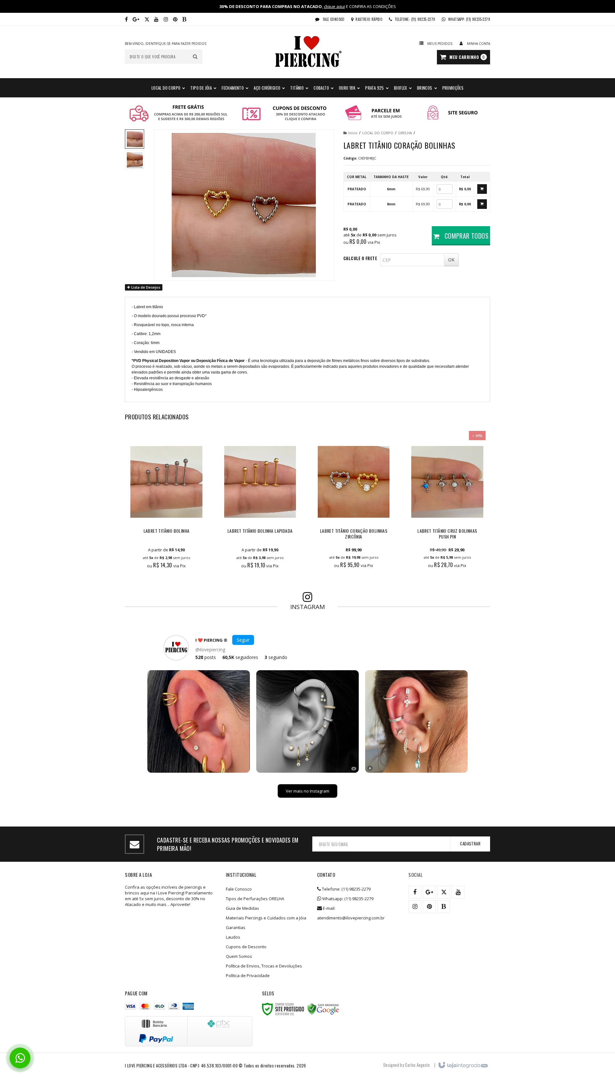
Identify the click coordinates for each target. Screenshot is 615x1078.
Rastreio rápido (369, 19)
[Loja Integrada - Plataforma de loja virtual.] (462, 1065)
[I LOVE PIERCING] (307, 52)
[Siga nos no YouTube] (458, 892)
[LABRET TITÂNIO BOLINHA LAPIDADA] (260, 503)
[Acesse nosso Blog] (184, 19)
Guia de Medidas (242, 908)
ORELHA (405, 132)
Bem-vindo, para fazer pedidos (165, 43)
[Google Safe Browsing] (323, 1009)
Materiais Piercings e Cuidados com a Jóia (266, 918)
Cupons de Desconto (246, 947)
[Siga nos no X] (146, 19)
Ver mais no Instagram (307, 791)
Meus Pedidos (439, 43)
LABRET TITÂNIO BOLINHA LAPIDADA (259, 531)
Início (352, 132)
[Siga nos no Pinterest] (175, 19)
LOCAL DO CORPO (377, 132)
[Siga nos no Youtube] (156, 19)
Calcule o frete (360, 258)
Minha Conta (478, 43)
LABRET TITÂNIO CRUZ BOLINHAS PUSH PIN (447, 534)
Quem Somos (239, 956)
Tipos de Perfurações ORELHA (255, 898)
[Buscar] (195, 56)
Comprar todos (465, 236)
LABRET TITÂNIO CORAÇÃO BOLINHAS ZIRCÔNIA (353, 534)
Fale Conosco (333, 19)
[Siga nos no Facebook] (126, 19)
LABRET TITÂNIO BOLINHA (167, 531)
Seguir (243, 640)
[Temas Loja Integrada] (417, 1065)
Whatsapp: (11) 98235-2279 (347, 898)
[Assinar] (470, 844)
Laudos (233, 937)
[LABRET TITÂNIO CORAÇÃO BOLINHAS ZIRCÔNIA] (354, 503)
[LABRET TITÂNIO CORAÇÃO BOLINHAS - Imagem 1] (134, 139)
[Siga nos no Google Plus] (136, 19)
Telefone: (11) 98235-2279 (346, 889)
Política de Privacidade (248, 975)
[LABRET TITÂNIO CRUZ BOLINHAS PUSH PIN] (447, 503)
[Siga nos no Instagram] (166, 19)
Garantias (235, 927)
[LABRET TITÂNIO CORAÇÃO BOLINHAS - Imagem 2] (134, 159)
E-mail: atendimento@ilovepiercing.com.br (351, 913)
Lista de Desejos (145, 287)
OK (451, 260)
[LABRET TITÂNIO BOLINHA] (166, 503)
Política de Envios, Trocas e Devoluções (264, 966)
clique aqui (334, 6)
